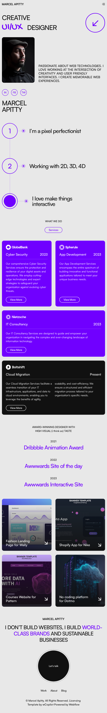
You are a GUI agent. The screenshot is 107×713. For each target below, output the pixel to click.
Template (33, 704)
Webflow (74, 704)
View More (16, 299)
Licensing (75, 700)
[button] (103, 4)
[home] (13, 3)
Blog (63, 690)
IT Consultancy (17, 324)
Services (53, 230)
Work (44, 690)
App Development (72, 254)
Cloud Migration (18, 374)
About (53, 690)
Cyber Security (17, 254)
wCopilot (48, 704)
